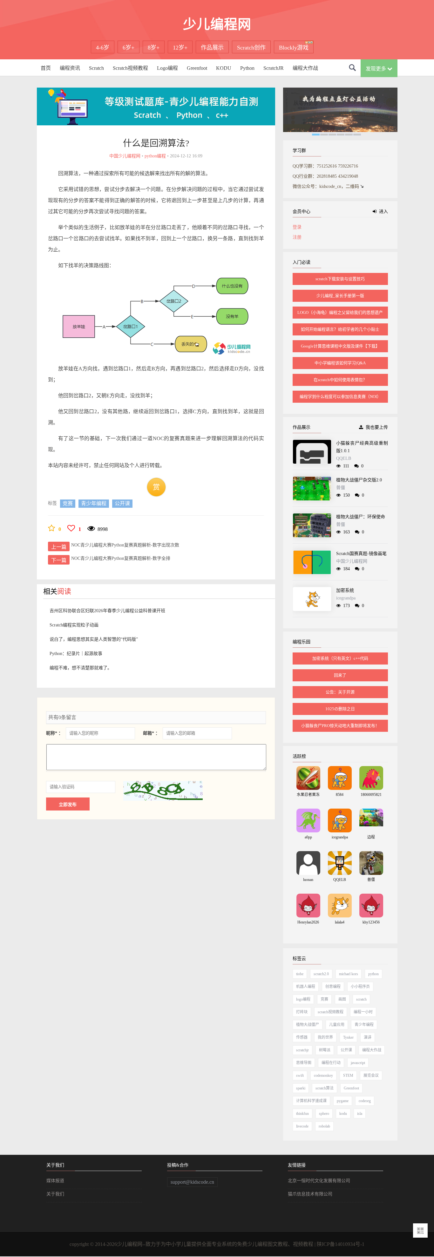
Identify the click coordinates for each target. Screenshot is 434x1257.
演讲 (367, 1037)
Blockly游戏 (294, 47)
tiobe (299, 974)
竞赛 (68, 503)
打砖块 (302, 1012)
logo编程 (303, 999)
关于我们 (55, 1194)
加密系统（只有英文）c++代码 (340, 658)
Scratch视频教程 (130, 68)
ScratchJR (273, 68)
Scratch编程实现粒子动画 (74, 625)
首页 (46, 68)
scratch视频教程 (330, 1012)
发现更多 (376, 68)
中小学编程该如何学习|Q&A (340, 363)
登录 (297, 227)
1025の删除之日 (340, 708)
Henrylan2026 (308, 922)
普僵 (340, 487)
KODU (223, 68)
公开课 (122, 503)
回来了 (340, 675)
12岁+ (180, 47)
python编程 (155, 156)
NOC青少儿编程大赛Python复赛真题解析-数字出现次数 (125, 545)
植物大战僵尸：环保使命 (360, 516)
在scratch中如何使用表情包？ (340, 379)
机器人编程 (305, 986)
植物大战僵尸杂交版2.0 (359, 480)
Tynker (348, 1037)
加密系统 (345, 590)
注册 (297, 237)
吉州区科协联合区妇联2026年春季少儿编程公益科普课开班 (107, 610)
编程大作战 (305, 68)
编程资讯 (70, 68)
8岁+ (153, 47)
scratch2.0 (321, 974)
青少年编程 (93, 503)
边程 (371, 837)
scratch (361, 999)
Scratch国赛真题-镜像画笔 (361, 553)
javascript (358, 1063)
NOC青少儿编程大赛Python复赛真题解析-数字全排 (120, 558)
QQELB (343, 458)
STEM (348, 1075)
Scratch (96, 68)
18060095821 (371, 794)
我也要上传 (375, 427)
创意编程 (333, 986)
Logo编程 (167, 68)
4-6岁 (102, 47)
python (373, 974)
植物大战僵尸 (307, 1024)
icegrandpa (346, 598)
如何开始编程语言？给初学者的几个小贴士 (340, 329)
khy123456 (371, 922)
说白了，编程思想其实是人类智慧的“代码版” (94, 639)
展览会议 (371, 1075)
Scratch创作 (251, 47)
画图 (342, 999)
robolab (324, 1126)
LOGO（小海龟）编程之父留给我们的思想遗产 (340, 312)
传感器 (302, 1037)
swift (300, 1075)
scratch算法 (324, 1088)
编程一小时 (363, 1012)
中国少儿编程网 (351, 561)
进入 (382, 211)
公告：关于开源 (340, 692)
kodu (343, 1113)
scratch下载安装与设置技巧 (340, 278)
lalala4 (339, 922)
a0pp (308, 837)
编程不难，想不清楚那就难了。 (81, 667)
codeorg (365, 1101)
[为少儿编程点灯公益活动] (340, 111)
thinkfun (302, 1113)
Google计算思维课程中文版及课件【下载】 (340, 346)
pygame (343, 1101)
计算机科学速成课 (311, 1101)
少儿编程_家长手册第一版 (340, 295)
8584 (339, 794)
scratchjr (302, 1050)
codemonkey (323, 1075)
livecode (302, 1126)
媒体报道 (55, 1180)
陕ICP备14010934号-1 (340, 1244)
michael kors (348, 974)
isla (359, 1113)
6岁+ (128, 47)
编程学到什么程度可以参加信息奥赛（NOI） (340, 396)
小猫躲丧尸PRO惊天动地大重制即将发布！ (340, 725)
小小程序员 (360, 986)
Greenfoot (197, 68)
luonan (308, 879)
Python (247, 68)
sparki (300, 1088)
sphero (324, 1113)
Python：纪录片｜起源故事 (76, 653)
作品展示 (212, 47)
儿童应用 (336, 1024)
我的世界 (325, 1037)
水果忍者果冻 (308, 794)
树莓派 (324, 1050)
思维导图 (303, 1063)
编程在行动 (331, 1063)
